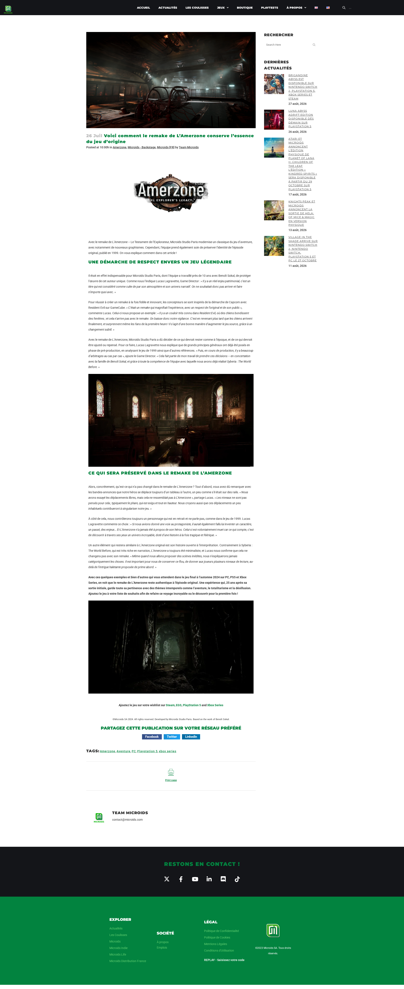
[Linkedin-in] (209, 879)
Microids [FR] (165, 147)
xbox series (167, 751)
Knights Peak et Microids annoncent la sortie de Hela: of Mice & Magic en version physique (301, 213)
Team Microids (189, 147)
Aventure (123, 751)
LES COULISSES (197, 7)
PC (134, 751)
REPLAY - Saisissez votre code (224, 960)
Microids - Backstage (142, 147)
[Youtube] (195, 879)
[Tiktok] (237, 879)
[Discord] (223, 879)
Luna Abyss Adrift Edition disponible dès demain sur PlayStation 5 (301, 118)
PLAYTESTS (269, 7)
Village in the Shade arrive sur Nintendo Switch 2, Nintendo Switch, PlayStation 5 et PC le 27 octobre (303, 248)
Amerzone (119, 147)
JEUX (221, 7)
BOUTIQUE (245, 7)
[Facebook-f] (181, 879)
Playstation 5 (147, 751)
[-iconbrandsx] (167, 879)
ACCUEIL (143, 7)
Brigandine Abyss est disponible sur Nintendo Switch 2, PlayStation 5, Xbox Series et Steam (302, 87)
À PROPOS (294, 7)
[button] (152, 736)
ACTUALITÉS (167, 7)
